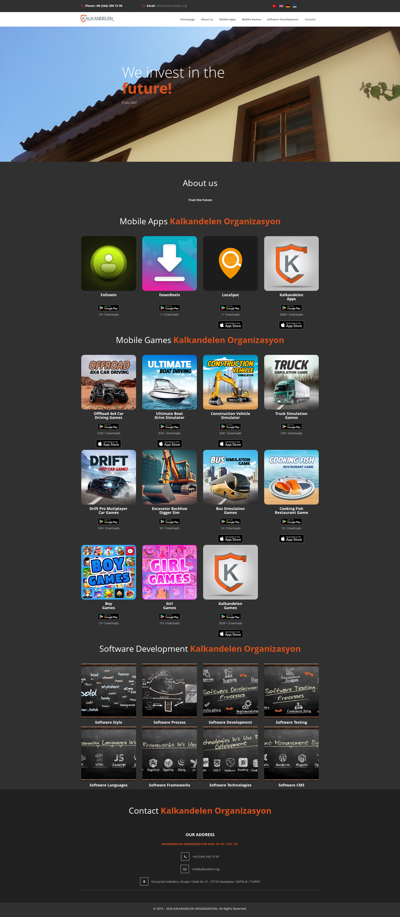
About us (207, 19)
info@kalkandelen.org (171, 6)
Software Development (283, 19)
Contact (310, 19)
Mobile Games (251, 19)
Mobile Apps (227, 19)
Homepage (187, 19)
